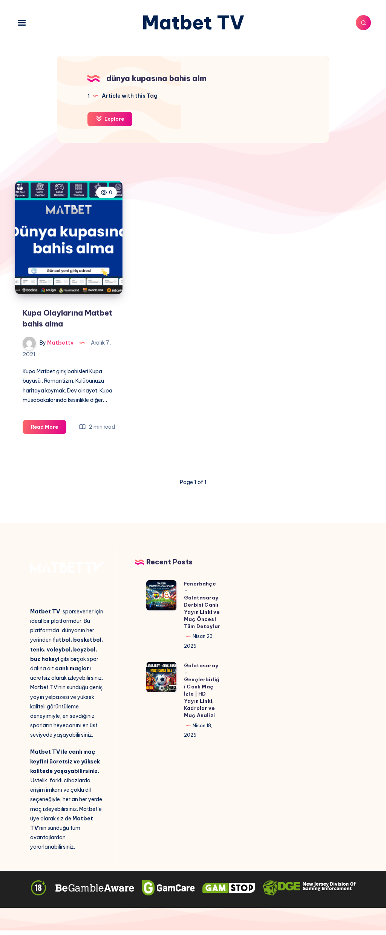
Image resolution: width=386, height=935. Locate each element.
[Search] (363, 22)
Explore (113, 119)
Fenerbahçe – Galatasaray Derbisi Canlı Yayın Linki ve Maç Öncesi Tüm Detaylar (202, 605)
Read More (48, 428)
